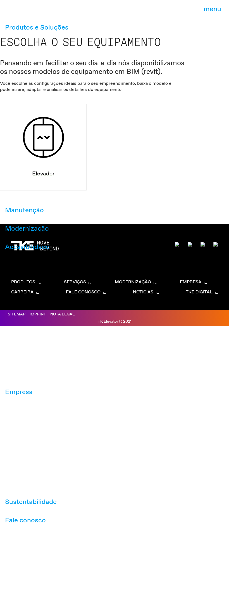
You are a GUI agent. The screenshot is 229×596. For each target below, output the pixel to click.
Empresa (19, 392)
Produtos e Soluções (36, 27)
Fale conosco (25, 520)
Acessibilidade (27, 247)
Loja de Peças (118, 12)
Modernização (27, 228)
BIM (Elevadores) (82, 12)
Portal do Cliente (154, 12)
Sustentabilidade (31, 502)
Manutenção (24, 210)
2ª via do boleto (44, 12)
